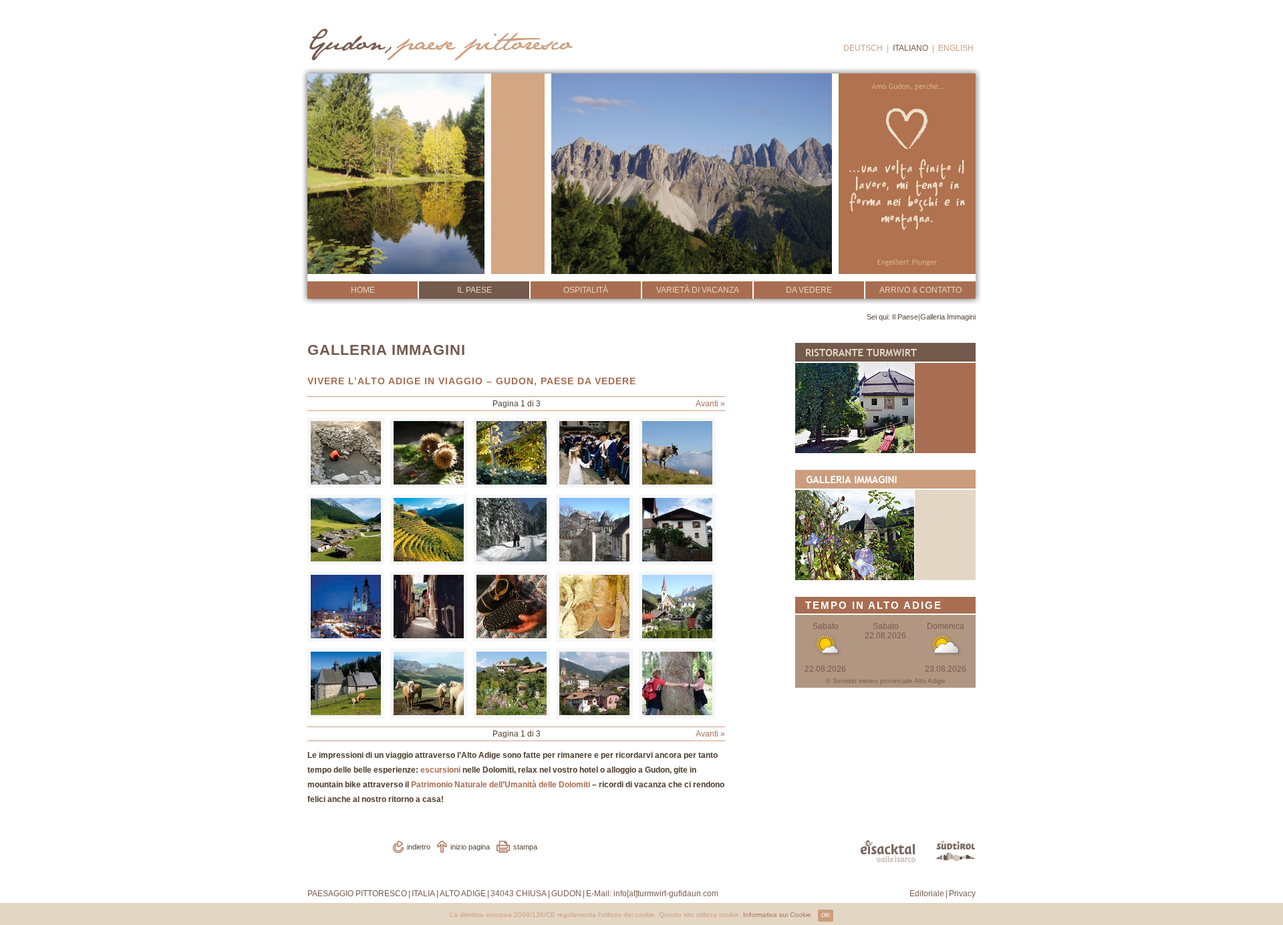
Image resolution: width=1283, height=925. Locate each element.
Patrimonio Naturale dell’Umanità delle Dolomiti (500, 784)
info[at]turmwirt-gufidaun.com (665, 893)
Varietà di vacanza (697, 290)
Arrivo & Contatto (920, 290)
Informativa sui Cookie (777, 914)
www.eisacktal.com (888, 851)
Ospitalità (585, 290)
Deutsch (863, 48)
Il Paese (474, 290)
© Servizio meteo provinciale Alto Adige (886, 680)
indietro (418, 847)
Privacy (962, 893)
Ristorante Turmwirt (885, 398)
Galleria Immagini (948, 317)
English (956, 48)
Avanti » (710, 403)
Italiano (910, 48)
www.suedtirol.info (956, 851)
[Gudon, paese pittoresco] (439, 41)
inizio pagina (470, 847)
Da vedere (809, 290)
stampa (525, 847)
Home (363, 290)
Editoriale (926, 893)
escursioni (440, 770)
